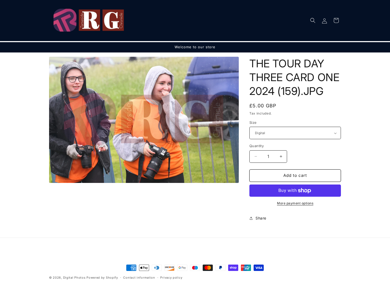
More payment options (295, 203)
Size (253, 122)
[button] (313, 20)
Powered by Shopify (102, 277)
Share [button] (260, 218)
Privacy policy (171, 277)
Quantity (256, 146)
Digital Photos (74, 277)
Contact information (139, 277)
